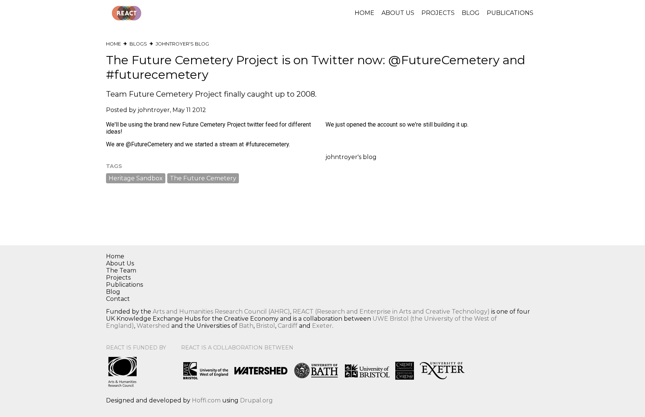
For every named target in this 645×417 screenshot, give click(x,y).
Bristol (265, 325)
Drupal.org (256, 400)
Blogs (138, 44)
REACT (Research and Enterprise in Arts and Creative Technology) (391, 311)
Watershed (153, 325)
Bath (246, 325)
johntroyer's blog (182, 44)
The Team (121, 270)
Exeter (322, 325)
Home (364, 12)
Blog (471, 12)
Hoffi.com (206, 400)
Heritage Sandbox (136, 178)
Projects (438, 12)
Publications (510, 12)
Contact (118, 298)
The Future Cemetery (203, 178)
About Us (397, 12)
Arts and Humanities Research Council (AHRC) (221, 311)
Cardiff (287, 325)
